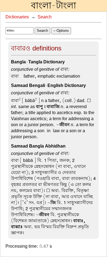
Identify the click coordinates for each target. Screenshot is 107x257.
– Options (61, 31)
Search (45, 17)
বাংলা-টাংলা (53, 6)
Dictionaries (17, 17)
